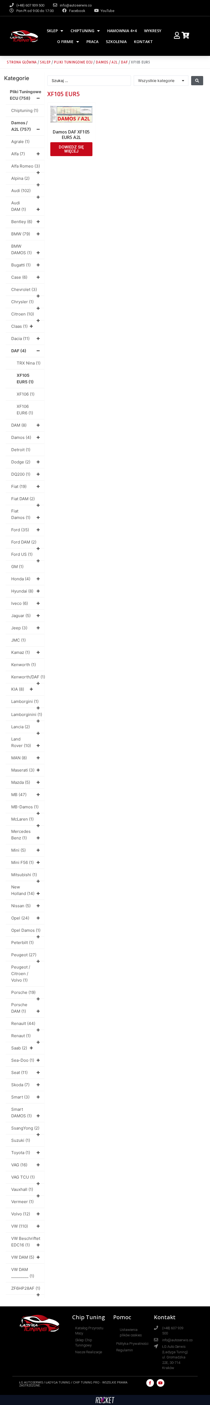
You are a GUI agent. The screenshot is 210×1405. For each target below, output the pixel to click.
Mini (18, 850)
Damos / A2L (107, 62)
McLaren (22, 819)
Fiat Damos (20, 514)
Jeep (19, 627)
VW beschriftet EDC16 (25, 1242)
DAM (19, 425)
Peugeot (23, 954)
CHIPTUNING (82, 30)
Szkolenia (116, 41)
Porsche (23, 992)
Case (19, 277)
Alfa (18, 153)
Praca (92, 41)
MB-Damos (25, 806)
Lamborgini (25, 701)
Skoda (20, 1084)
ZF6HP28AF (25, 1288)
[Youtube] (160, 1383)
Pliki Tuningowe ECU (73, 62)
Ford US (22, 554)
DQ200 (20, 474)
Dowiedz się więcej (71, 149)
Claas (19, 326)
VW (19, 1226)
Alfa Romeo (25, 166)
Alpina (20, 178)
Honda (20, 578)
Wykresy (152, 30)
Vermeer (22, 1201)
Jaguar (21, 615)
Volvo (20, 1213)
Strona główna (22, 62)
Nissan (21, 905)
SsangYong (25, 1128)
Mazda (20, 782)
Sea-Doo (22, 1060)
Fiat (19, 486)
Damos (21, 437)
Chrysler (22, 301)
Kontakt (143, 41)
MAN (19, 757)
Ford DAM (23, 542)
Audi (21, 190)
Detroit (20, 449)
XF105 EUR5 (25, 378)
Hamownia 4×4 (122, 30)
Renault (23, 1023)
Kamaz (20, 652)
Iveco (19, 603)
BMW (20, 233)
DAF (124, 62)
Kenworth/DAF (27, 676)
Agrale (20, 141)
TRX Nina (28, 363)
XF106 (25, 394)
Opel (20, 918)
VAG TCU (23, 1177)
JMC (18, 640)
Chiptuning (24, 110)
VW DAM (22, 1257)
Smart (20, 1097)
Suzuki (20, 1140)
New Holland (22, 890)
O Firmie (65, 41)
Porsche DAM (19, 1008)
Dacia (20, 338)
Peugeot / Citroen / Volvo (20, 973)
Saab (19, 1048)
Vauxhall (22, 1189)
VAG (19, 1164)
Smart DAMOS (21, 1112)
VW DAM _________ (22, 1273)
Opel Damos (25, 930)
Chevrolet (24, 289)
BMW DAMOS (21, 249)
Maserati (22, 770)
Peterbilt (22, 942)
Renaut (21, 1035)
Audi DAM (18, 206)
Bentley (21, 221)
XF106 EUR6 (25, 409)
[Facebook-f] (150, 1383)
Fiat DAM (23, 498)
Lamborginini (26, 714)
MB (19, 794)
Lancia (20, 726)
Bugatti (21, 265)
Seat (19, 1072)
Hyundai (22, 591)
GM (17, 566)
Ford (20, 529)
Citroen (22, 314)
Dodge (20, 462)
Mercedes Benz (21, 834)
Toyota (20, 1152)
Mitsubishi (24, 874)
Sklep (52, 30)
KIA (17, 689)
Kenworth (23, 664)
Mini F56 (22, 862)
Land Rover (21, 742)
